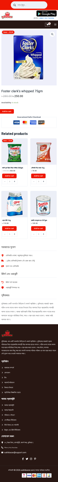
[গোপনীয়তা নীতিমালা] (8, 420)
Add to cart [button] (9, 176)
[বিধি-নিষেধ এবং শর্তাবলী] (10, 424)
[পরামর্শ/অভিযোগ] (7, 382)
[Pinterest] (35, 459)
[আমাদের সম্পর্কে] (7, 367)
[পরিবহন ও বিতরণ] (8, 415)
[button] (52, 34)
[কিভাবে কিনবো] (7, 387)
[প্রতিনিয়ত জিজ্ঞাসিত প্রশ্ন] (11, 392)
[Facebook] (23, 459)
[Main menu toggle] (55, 24)
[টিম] (3, 377)
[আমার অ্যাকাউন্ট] (7, 405)
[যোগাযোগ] (5, 372)
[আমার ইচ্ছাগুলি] (7, 410)
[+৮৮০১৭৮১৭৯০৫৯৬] (9, 447)
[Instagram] (31, 459)
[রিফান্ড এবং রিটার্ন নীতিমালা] (10, 429)
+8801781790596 (46, 18)
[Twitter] (27, 459)
